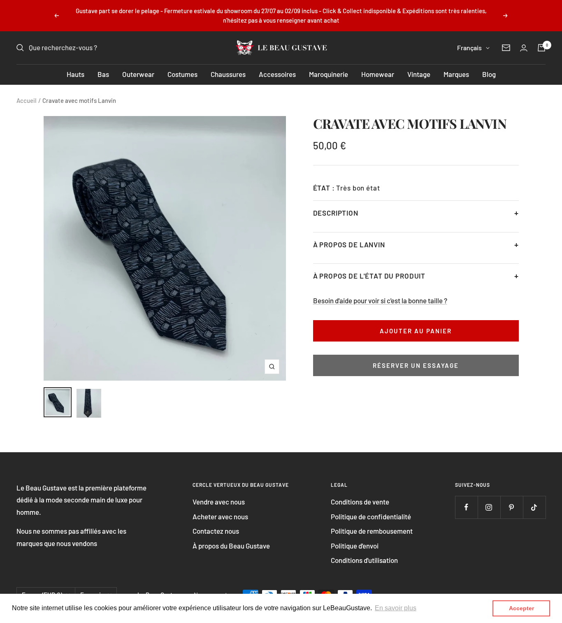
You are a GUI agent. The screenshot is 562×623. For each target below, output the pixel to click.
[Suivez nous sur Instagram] (489, 507)
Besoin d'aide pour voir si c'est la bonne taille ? (380, 300)
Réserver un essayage (416, 365)
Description (335, 213)
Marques (456, 74)
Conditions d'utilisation (364, 560)
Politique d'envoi (355, 546)
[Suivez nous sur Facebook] (466, 507)
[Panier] (541, 47)
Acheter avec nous (220, 516)
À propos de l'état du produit (369, 276)
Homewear (377, 74)
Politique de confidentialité (371, 516)
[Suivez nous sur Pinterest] (511, 507)
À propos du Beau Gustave (231, 546)
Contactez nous (216, 531)
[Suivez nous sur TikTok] (534, 507)
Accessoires (277, 74)
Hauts (75, 74)
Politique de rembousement (372, 531)
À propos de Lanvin (349, 244)
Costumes (182, 74)
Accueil (26, 100)
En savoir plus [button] (395, 607)
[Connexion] (523, 47)
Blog (489, 74)
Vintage (418, 74)
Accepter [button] (521, 608)
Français (469, 47)
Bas (103, 74)
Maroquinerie (328, 74)
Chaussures (228, 74)
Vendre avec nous (219, 501)
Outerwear (138, 74)
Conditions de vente (360, 501)
